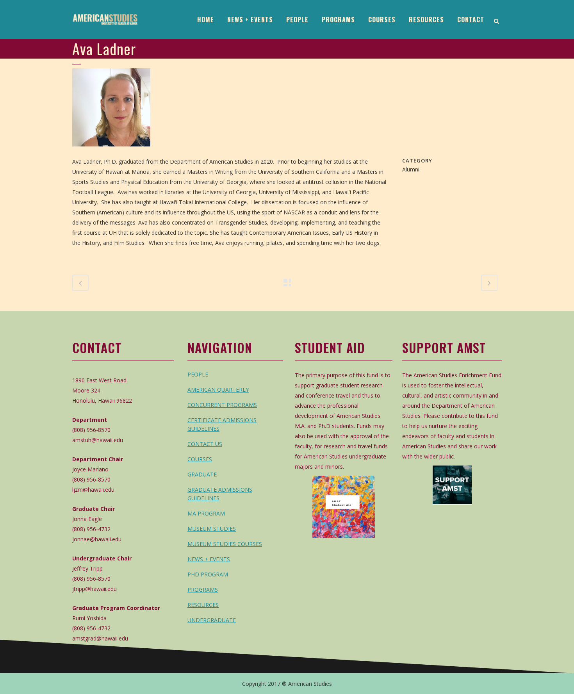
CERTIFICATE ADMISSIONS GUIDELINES (222, 424)
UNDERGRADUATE (211, 620)
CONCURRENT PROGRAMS (222, 405)
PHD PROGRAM (207, 574)
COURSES (199, 459)
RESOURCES (203, 604)
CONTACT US (204, 444)
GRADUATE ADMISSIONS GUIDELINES (219, 494)
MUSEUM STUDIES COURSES (224, 544)
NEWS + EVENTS (208, 559)
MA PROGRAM (206, 513)
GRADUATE (202, 474)
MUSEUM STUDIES (211, 528)
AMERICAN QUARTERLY (218, 389)
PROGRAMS (202, 589)
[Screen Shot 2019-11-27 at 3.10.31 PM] (111, 151)
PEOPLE (197, 374)
